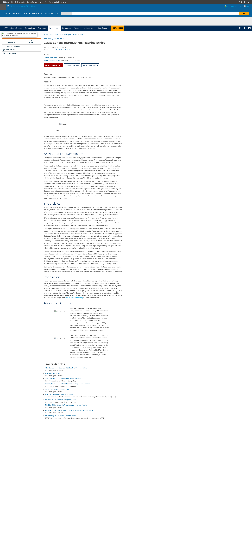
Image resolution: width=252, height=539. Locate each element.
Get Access (118, 28)
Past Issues (42, 28)
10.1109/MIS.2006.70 (62, 50)
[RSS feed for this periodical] (249, 28)
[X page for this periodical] (239, 28)
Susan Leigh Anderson (52, 60)
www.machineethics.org (74, 298)
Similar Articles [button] (11, 53)
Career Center (32, 2)
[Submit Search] (244, 13)
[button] (240, 2)
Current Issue (30, 28)
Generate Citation (90, 65)
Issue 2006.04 (54, 28)
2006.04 (82, 34)
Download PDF (54, 65)
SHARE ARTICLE (73, 65)
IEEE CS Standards (18, 2)
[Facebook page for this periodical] (244, 28)
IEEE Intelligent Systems (13, 28)
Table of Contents (13, 46)
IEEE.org (6, 2)
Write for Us (88, 28)
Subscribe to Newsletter (58, 2)
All (66, 14)
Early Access (66, 28)
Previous (11, 43)
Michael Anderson (50, 58)
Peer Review (103, 28)
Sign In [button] (246, 2)
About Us (43, 2)
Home (46, 34)
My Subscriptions (13, 14)
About (76, 28)
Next (31, 43)
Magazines (54, 34)
